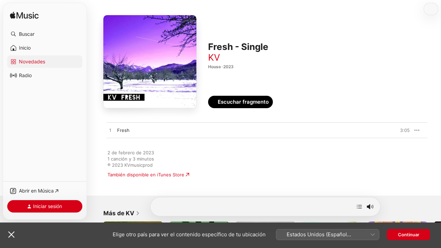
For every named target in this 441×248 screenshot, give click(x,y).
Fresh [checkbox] (123, 130)
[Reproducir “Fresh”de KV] (110, 130)
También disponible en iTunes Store (145, 174)
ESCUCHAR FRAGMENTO (389, 130)
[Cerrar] (11, 234)
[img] (24, 16)
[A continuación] (359, 206)
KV (214, 57)
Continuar (408, 234)
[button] (45, 34)
